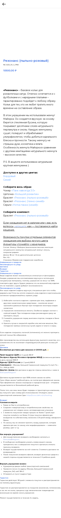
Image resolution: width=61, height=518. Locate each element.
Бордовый (9, 176)
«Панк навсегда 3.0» (23, 190)
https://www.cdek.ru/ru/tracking (39, 395)
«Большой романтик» (26, 194)
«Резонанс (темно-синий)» (29, 201)
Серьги (7, 204)
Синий (7, 179)
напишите (20, 226)
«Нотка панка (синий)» (24, 204)
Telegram (15, 439)
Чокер (7, 190)
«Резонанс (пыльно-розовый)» (31, 197)
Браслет (8, 197)
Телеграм (7, 439)
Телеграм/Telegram (8, 372)
